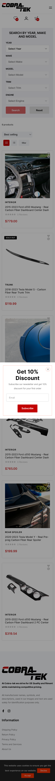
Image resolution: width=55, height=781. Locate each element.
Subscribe (27, 408)
